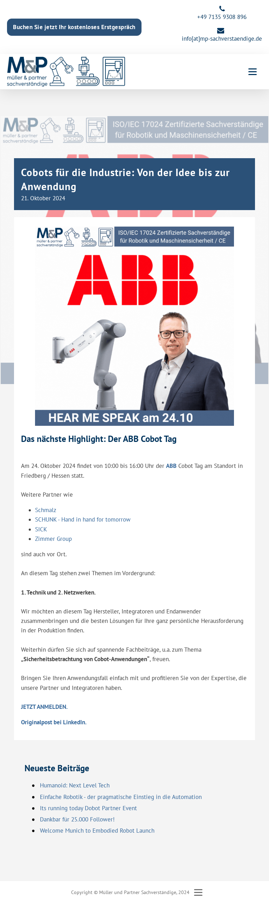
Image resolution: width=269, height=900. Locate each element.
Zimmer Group (53, 539)
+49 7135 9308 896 (222, 17)
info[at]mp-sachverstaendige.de (222, 38)
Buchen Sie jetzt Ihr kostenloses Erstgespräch (74, 27)
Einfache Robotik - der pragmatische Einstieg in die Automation (121, 797)
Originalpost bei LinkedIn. (54, 722)
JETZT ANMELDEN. (44, 707)
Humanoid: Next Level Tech (75, 785)
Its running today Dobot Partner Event (88, 808)
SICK (41, 529)
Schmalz (45, 510)
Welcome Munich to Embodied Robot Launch (97, 830)
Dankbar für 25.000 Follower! (77, 819)
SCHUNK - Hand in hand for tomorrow (83, 519)
